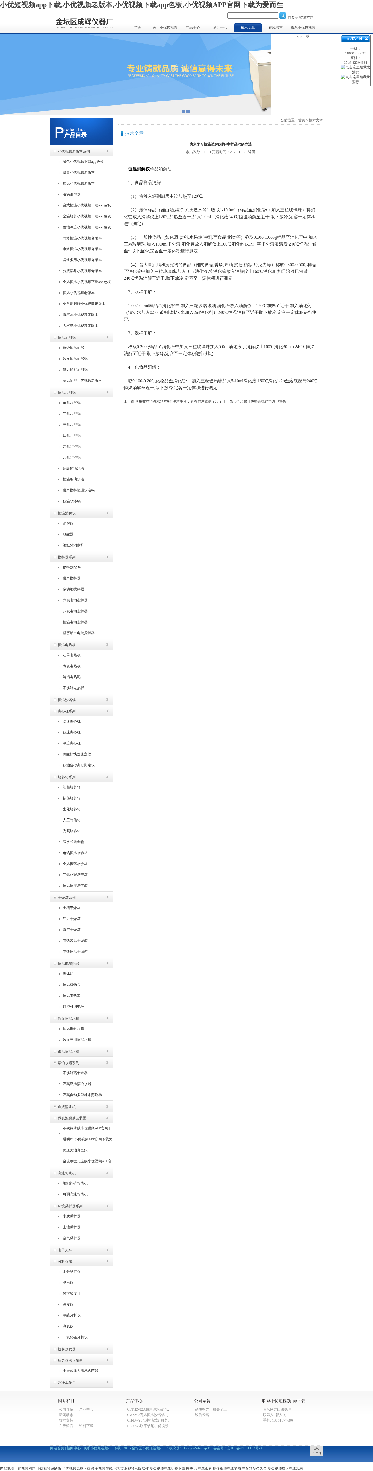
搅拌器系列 (67, 557)
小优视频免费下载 (76, 1468)
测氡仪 (68, 1326)
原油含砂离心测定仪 (79, 765)
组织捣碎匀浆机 (75, 1183)
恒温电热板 (67, 645)
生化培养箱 (72, 809)
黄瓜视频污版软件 (134, 1468)
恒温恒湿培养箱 (75, 886)
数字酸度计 (72, 1293)
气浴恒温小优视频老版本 (82, 238)
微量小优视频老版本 (79, 172)
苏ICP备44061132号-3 (244, 1448)
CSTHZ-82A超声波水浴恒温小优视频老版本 (161, 1409)
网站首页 (57, 1448)
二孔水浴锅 (72, 414)
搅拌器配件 (72, 567)
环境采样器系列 (70, 1206)
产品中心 (193, 27)
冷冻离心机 (72, 743)
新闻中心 (220, 27)
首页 (291, 17)
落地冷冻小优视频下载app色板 (87, 227)
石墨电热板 (72, 655)
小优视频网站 (24, 1468)
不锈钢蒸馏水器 (75, 1073)
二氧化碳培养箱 (75, 875)
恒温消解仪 (67, 513)
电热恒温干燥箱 (75, 951)
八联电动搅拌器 (75, 611)
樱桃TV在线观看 (199, 1468)
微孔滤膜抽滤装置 (72, 1118)
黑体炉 (68, 974)
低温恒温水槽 (68, 1052)
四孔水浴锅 (72, 435)
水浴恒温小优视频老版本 (82, 249)
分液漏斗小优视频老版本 (82, 271)
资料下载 (86, 1426)
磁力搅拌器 (72, 578)
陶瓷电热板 (72, 666)
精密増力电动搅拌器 (79, 633)
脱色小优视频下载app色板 (83, 161)
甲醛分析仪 (72, 1315)
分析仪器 (65, 1261)
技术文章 (248, 27)
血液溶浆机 (67, 1107)
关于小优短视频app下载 (165, 28)
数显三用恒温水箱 (77, 1040)
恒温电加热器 (68, 964)
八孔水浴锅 (72, 457)
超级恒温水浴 (73, 468)
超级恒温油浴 (73, 348)
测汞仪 (68, 1282)
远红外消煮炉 (73, 545)
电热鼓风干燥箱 (75, 941)
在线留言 (275, 27)
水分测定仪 (72, 1271)
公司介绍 (66, 1409)
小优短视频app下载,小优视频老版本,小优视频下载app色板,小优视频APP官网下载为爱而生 (141, 5)
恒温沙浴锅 (67, 700)
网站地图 (7, 1468)
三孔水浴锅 (72, 425)
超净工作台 (67, 1382)
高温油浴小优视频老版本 (82, 380)
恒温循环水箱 (73, 1029)
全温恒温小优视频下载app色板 (87, 282)
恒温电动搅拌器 (75, 622)
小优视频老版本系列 (74, 151)
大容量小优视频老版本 (80, 326)
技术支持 (66, 1420)
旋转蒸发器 (67, 1349)
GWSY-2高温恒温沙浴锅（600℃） (154, 1415)
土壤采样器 (72, 1227)
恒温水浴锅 (67, 393)
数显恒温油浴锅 (75, 359)
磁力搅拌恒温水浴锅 (79, 490)
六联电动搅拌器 (75, 600)
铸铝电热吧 (72, 677)
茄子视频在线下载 (105, 1468)
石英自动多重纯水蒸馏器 (82, 1095)
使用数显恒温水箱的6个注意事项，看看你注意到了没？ (178, 401)
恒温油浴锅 (67, 338)
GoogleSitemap (195, 1448)
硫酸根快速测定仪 (77, 754)
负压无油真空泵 (75, 1150)
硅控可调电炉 (73, 1006)
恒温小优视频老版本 (79, 293)
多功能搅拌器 (73, 589)
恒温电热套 (72, 996)
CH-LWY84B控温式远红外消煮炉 (153, 1420)
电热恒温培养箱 (75, 853)
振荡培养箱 (72, 798)
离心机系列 (67, 711)
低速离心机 (72, 732)
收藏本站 (306, 17)
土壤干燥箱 (72, 908)
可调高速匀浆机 (75, 1194)
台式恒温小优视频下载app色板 (87, 205)
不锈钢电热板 (73, 688)
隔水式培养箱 (73, 842)
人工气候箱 (72, 820)
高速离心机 (72, 721)
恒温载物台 (72, 985)
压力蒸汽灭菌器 (70, 1360)
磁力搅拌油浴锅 (75, 370)
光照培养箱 (72, 831)
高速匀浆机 (67, 1173)
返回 (251, 152)
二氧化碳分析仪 (75, 1337)
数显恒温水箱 (68, 1018)
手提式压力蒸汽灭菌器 (80, 1370)
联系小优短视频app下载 (303, 28)
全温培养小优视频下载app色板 (87, 216)
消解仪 (68, 523)
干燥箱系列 (67, 898)
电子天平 (65, 1250)
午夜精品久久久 (254, 1468)
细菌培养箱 (72, 787)
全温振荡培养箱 (75, 864)
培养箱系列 (67, 777)
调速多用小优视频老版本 (82, 260)
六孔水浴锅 (72, 446)
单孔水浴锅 (72, 403)
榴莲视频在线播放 (227, 1468)
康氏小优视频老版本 (79, 183)
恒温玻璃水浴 (73, 479)
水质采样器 (72, 1216)
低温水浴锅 (72, 501)
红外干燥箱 (72, 919)
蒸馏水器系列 (68, 1063)
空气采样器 (72, 1238)
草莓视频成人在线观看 (285, 1468)
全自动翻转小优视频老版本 (84, 304)
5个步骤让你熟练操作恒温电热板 (260, 401)
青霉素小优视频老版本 (80, 315)
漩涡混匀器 (72, 194)
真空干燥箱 (72, 930)
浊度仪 (68, 1304)
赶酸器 (68, 534)
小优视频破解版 (48, 1468)
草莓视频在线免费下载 (167, 1468)
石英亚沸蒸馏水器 (77, 1084)
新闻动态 (66, 1415)
